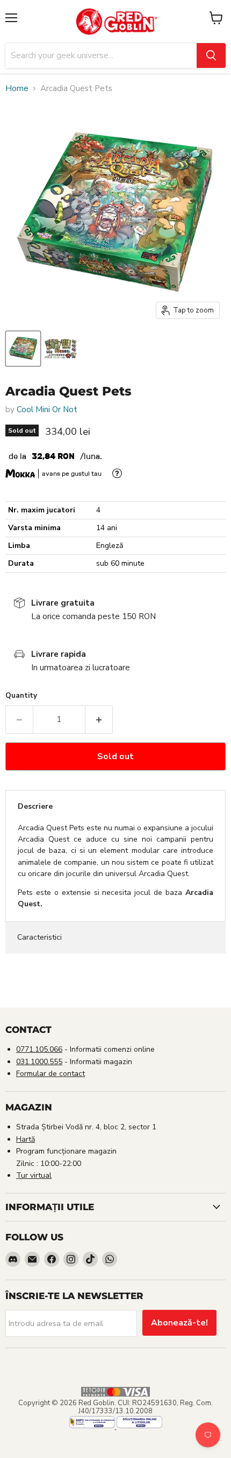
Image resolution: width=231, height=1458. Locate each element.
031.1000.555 (39, 1062)
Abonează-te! (179, 1323)
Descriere (35, 806)
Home (16, 88)
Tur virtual (34, 1175)
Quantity (21, 696)
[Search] (211, 55)
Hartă (25, 1139)
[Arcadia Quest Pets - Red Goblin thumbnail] (23, 348)
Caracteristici (39, 937)
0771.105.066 (39, 1049)
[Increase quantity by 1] (99, 719)
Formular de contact (50, 1073)
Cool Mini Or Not (47, 409)
